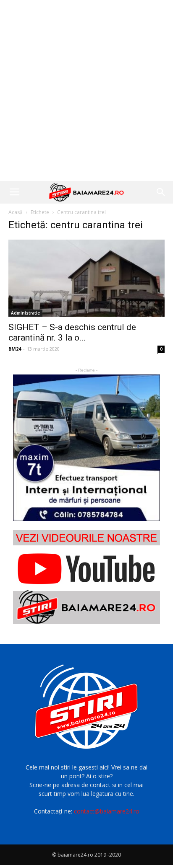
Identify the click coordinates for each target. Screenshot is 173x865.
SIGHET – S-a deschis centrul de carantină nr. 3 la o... (72, 332)
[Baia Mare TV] (86, 577)
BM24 (14, 349)
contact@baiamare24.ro (106, 811)
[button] (161, 192)
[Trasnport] (86, 447)
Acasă (15, 212)
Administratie (25, 313)
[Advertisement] (86, 90)
